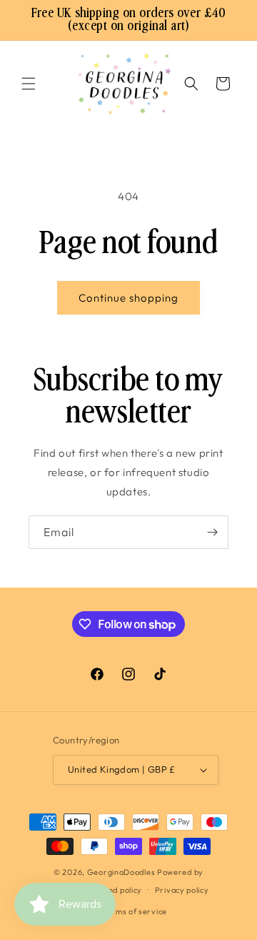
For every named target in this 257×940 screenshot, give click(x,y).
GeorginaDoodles (121, 872)
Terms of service (135, 911)
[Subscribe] (212, 532)
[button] (28, 83)
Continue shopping (128, 298)
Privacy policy (182, 890)
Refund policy (116, 890)
